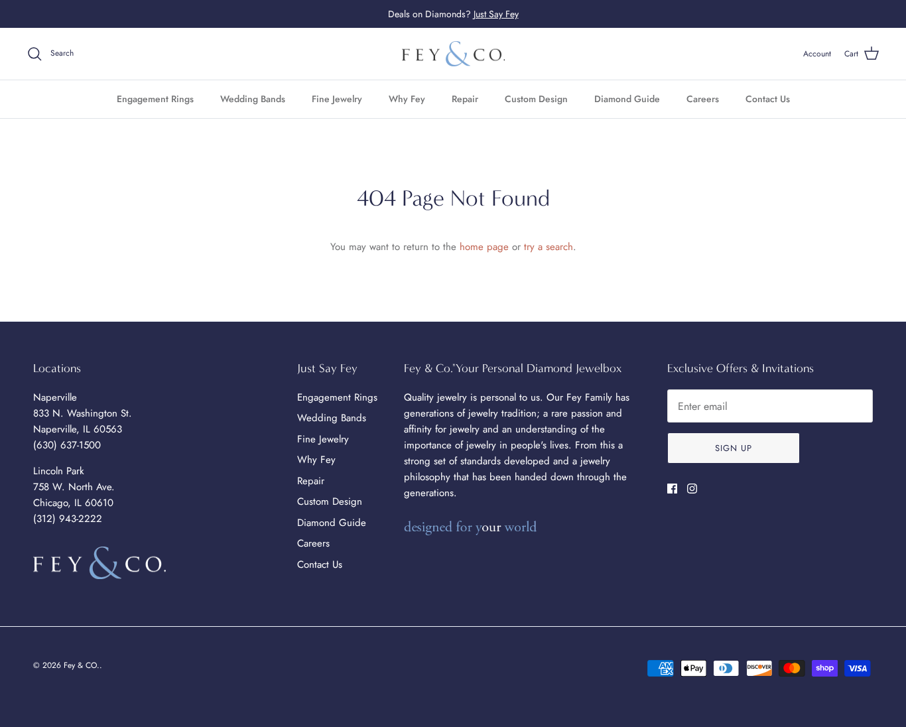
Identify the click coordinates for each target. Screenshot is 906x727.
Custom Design (536, 98)
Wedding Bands (252, 98)
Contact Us (767, 98)
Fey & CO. (81, 665)
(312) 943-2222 (67, 518)
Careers (702, 98)
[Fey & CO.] (453, 54)
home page (484, 246)
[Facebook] (672, 489)
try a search (548, 246)
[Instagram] (692, 489)
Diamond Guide (627, 98)
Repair (465, 98)
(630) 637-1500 (67, 445)
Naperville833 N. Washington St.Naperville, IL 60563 (82, 413)
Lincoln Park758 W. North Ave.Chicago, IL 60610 (74, 487)
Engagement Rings (155, 98)
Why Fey (407, 98)
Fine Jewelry (337, 98)
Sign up (733, 448)
